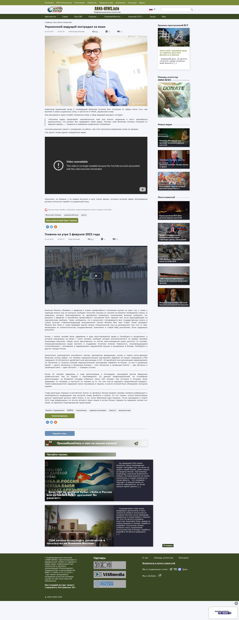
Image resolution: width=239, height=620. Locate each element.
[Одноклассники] (55, 226)
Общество (92, 2)
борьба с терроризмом (55, 410)
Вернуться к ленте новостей (158, 563)
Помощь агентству (163, 558)
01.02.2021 (54, 31)
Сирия (65, 16)
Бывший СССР (135, 16)
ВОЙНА (70, 410)
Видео (142, 2)
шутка (83, 215)
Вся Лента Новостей (63, 22)
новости (112, 410)
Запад (153, 16)
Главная (48, 22)
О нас (145, 558)
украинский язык (71, 215)
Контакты (184, 558)
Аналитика (121, 2)
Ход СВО (78, 16)
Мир (164, 16)
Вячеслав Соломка (53, 215)
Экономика (79, 2)
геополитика (81, 410)
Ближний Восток (112, 16)
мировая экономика (98, 410)
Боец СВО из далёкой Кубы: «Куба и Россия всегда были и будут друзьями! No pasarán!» (79, 494)
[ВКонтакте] (47, 226)
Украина (92, 16)
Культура (132, 2)
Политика (49, 2)
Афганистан (50, 16)
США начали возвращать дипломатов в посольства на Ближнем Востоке (76, 542)
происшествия (125, 410)
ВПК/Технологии (64, 2)
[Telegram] (51, 226)
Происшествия (106, 2)
